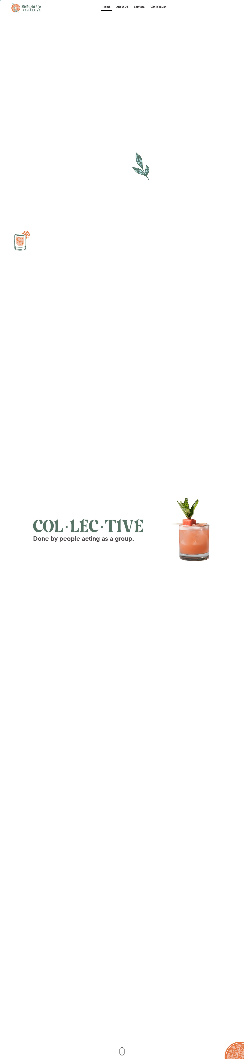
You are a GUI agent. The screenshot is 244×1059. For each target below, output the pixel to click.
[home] (26, 7)
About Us (122, 7)
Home (106, 7)
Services (139, 7)
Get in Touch (158, 7)
